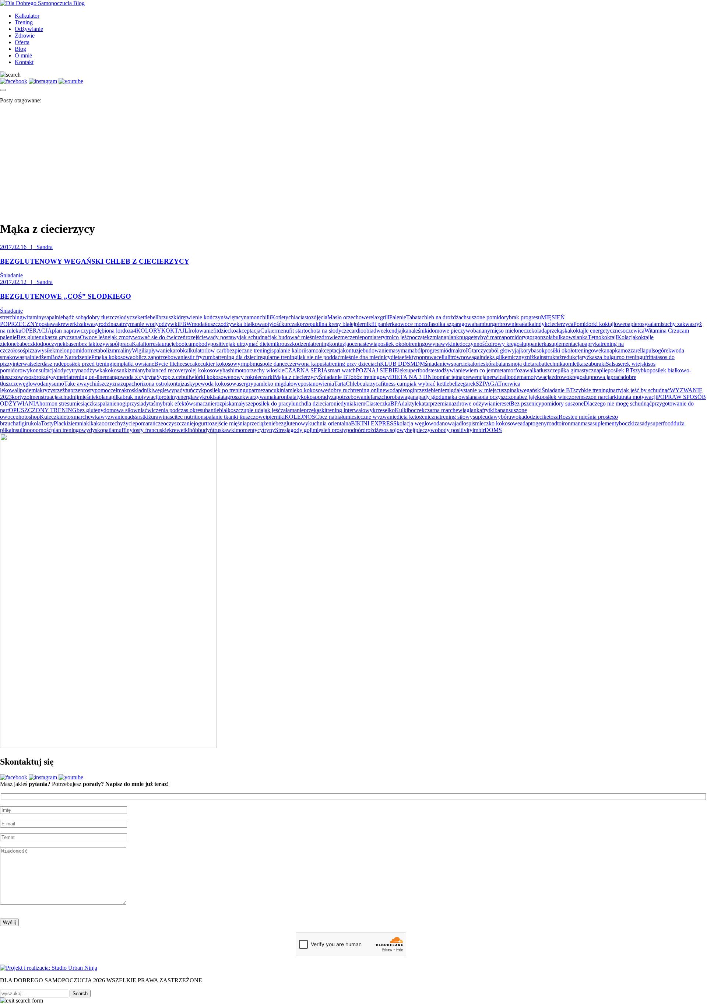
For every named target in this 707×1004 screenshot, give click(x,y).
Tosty (47, 423)
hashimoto (234, 370)
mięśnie (87, 397)
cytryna (75, 370)
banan (502, 410)
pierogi (406, 390)
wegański (531, 390)
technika (555, 364)
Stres (280, 430)
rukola (33, 423)
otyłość (273, 324)
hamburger (486, 324)
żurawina (159, 417)
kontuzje (353, 350)
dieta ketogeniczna (418, 417)
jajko (520, 350)
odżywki (169, 324)
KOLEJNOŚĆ (302, 417)
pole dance (274, 364)
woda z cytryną (138, 377)
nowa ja (601, 377)
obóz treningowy (370, 377)
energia (186, 397)
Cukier (268, 330)
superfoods (417, 370)
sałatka (526, 324)
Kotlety (279, 317)
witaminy (33, 317)
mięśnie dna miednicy (365, 357)
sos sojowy (394, 430)
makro (458, 350)
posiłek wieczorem (561, 397)
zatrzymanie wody (137, 324)
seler (36, 364)
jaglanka (472, 410)
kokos (308, 397)
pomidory (515, 337)
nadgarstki (136, 417)
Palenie (397, 317)
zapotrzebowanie (350, 397)
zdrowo (560, 377)
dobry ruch (340, 390)
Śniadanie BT (335, 377)
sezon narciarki (600, 397)
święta (231, 317)
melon (62, 350)
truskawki (224, 430)
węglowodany (35, 383)
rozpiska (224, 403)
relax (374, 317)
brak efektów (178, 403)
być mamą (492, 337)
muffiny (123, 430)
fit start (297, 330)
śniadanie (436, 364)
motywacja (539, 377)
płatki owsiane (137, 364)
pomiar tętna (448, 377)
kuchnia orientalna (329, 423)
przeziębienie (429, 390)
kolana (103, 397)
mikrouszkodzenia (292, 344)
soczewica (632, 330)
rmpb (246, 364)
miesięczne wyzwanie (371, 417)
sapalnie (53, 317)
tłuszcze (548, 370)
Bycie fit (164, 364)
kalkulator (194, 350)
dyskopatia (101, 430)
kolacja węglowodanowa (426, 423)
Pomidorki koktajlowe (599, 324)
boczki (626, 423)
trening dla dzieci (238, 357)
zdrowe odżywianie (477, 403)
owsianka (577, 337)
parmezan (260, 390)
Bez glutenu (31, 337)
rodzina (107, 324)
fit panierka (384, 324)
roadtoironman (564, 423)
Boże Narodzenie (71, 357)
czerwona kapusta (308, 364)
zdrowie (328, 337)
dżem (44, 357)
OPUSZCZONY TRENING (43, 410)
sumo (58, 383)
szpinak (511, 390)
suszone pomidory (488, 317)
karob (176, 350)
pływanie (159, 350)
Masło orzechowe (348, 317)
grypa (252, 383)
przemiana (442, 403)
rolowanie (201, 330)
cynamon (249, 317)
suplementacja (565, 344)
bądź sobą (74, 317)
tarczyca (481, 350)
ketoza (551, 417)
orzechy (114, 423)
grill (384, 317)
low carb (216, 350)
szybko (641, 370)
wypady (176, 390)
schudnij (68, 397)
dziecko (227, 330)
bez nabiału (332, 417)
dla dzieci (315, 403)
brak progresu (525, 317)
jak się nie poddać (319, 357)
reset (505, 403)
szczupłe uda (248, 410)
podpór (354, 430)
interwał (22, 364)
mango (113, 377)
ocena (356, 344)
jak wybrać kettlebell (433, 383)
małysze (243, 403)
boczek (416, 410)
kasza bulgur (604, 357)
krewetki (179, 430)
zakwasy (88, 324)
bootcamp (187, 344)
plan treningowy (70, 430)
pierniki (276, 417)
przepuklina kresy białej (327, 324)
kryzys (47, 390)
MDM (417, 364)
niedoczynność (470, 344)
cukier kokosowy (220, 364)
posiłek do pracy (272, 403)
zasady (642, 423)
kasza (584, 364)
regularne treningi (278, 357)
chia (293, 317)
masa (586, 423)
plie (603, 370)
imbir (478, 430)
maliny (124, 350)
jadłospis (465, 423)
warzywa (256, 397)
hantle (212, 410)
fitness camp (395, 383)
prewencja (474, 377)
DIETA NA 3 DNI (412, 377)
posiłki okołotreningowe (573, 350)
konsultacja (43, 370)
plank (452, 337)
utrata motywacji (637, 397)
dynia (347, 403)
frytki (488, 410)
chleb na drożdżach (444, 317)
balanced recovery (167, 370)
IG (469, 350)
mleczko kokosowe (497, 423)
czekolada (535, 330)
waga (406, 397)
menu (282, 330)
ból (418, 350)
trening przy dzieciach (354, 364)
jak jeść (272, 410)
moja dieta (522, 364)
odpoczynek (51, 344)
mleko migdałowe (279, 383)
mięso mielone (507, 330)
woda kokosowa (220, 383)
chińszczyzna (104, 383)
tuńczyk (195, 390)
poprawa (426, 357)
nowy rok (242, 377)
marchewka (87, 417)
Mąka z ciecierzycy (296, 377)
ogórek (663, 350)
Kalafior (141, 344)
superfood (661, 423)
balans (503, 364)
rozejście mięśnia (227, 423)
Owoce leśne (95, 337)
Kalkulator (27, 16)
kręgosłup (580, 377)
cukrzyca (370, 383)
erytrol (385, 337)
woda (391, 390)
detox (67, 417)
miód (445, 350)
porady (323, 397)
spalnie (30, 357)
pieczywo (426, 430)
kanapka (610, 350)
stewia (370, 344)
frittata (652, 357)
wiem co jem (480, 370)
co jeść (401, 337)
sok (541, 350)
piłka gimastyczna (578, 370)
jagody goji (299, 430)
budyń (205, 430)
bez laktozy (92, 344)
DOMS (493, 430)
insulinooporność (31, 430)
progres (430, 350)
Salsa (612, 364)
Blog (20, 49)
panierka (539, 344)
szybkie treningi (591, 390)
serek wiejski (633, 364)
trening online (369, 390)
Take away (76, 383)
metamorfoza (510, 370)
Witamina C (658, 330)
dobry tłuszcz (101, 317)
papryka (591, 344)
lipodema (515, 377)
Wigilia (140, 350)
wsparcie (457, 364)
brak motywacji (141, 397)
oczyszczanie (178, 423)
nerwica (495, 377)
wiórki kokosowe (210, 377)
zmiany (137, 370)
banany (481, 330)
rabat (540, 364)
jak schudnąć (255, 337)
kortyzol (21, 397)
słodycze (127, 317)
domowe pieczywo (451, 330)
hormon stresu (55, 403)
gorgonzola (540, 337)
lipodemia (28, 390)
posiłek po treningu (226, 390)
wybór (501, 417)
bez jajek (529, 397)
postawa (48, 324)
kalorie (475, 364)
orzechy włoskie (265, 370)
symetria (61, 377)
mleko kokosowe (308, 390)
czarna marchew (443, 410)
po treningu (632, 357)
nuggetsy (469, 337)
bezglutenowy (291, 423)
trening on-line (88, 377)
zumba (210, 357)
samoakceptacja (324, 350)
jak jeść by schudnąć (646, 390)
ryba (531, 350)
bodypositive (213, 344)
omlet (571, 364)
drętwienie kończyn (201, 317)
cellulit (444, 357)
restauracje (163, 344)
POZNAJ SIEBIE (377, 370)
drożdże (372, 430)
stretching (11, 317)
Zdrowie (25, 35)
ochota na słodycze (327, 330)
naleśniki (418, 330)
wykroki (204, 397)
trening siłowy (456, 417)
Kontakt (24, 62)
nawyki (444, 344)
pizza (31, 350)
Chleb (353, 383)
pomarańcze (149, 423)
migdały (454, 390)
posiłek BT (620, 370)
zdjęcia (319, 317)
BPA (396, 403)
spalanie (107, 403)
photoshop (27, 417)
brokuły (43, 377)
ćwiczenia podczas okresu (175, 410)
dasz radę (53, 364)
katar (424, 403)
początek (419, 337)
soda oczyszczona (498, 397)
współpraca (118, 344)
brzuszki (168, 317)
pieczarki (263, 377)
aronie (333, 403)
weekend (386, 330)
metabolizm (102, 350)
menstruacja (45, 397)
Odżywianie (29, 29)
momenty (246, 430)
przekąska (558, 330)
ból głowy (503, 350)
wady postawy (223, 337)
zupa (125, 383)
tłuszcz (213, 324)
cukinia (279, 390)
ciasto (304, 317)
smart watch (342, 370)
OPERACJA (36, 330)
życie (129, 423)
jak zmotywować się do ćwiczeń (148, 337)
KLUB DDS (395, 364)
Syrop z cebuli (173, 377)
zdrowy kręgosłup (508, 344)
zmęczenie (350, 337)
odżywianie (451, 370)
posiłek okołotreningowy (406, 344)
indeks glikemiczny (501, 357)
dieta (396, 357)
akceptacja (248, 330)
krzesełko (384, 410)
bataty (294, 397)
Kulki (401, 410)
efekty (409, 357)
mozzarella (633, 350)
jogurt (200, 423)
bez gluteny (90, 410)
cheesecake (187, 364)
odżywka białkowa (243, 324)
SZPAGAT (489, 383)
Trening (24, 22)
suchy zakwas (678, 324)
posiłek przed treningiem (92, 364)
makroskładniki (135, 390)
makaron (277, 397)
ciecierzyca (560, 324)
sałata (220, 397)
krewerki (68, 324)
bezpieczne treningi (248, 350)
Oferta (22, 42)
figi (22, 423)
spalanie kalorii (288, 350)
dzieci (537, 417)
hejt (411, 430)
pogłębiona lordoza (111, 330)
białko (226, 410)
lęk (401, 370)
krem (359, 403)
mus (257, 364)
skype (194, 383)
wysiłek (46, 350)
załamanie (292, 410)
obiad (369, 330)
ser (242, 383)
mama (408, 350)
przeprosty (82, 390)
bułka (559, 337)
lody (61, 370)
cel (113, 390)
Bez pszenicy (525, 403)
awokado (519, 417)
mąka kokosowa (114, 357)
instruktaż (550, 357)
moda (198, 324)
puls (650, 350)
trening (321, 344)
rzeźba (62, 390)
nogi (121, 403)
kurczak (290, 324)
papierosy (636, 324)
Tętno (594, 337)
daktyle (410, 403)
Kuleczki (50, 417)
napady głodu (428, 397)
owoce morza (413, 324)
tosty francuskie (151, 430)
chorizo (140, 383)
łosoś (19, 350)
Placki (61, 423)
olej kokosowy (205, 370)
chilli (265, 317)
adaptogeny (533, 423)
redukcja (572, 357)
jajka (402, 330)
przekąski (315, 410)
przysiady (138, 403)
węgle (160, 390)
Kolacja (626, 337)
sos (30, 377)
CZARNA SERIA (306, 370)
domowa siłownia (124, 410)
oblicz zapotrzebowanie (160, 357)
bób (193, 430)
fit (215, 330)
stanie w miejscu (483, 390)
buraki (598, 364)
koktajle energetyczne (595, 330)
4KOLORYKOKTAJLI (161, 330)
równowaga (465, 357)
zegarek (467, 383)
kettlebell (147, 317)
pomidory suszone (562, 403)
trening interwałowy (349, 410)
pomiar (370, 337)
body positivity (455, 430)
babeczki (27, 344)
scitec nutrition (187, 417)
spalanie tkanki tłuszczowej (235, 417)
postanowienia (317, 383)
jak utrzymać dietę (249, 344)
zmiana (438, 337)
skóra (489, 364)
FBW (185, 324)
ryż (585, 357)
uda (489, 417)
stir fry (195, 357)
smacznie (204, 403)
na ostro (158, 383)
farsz (375, 397)
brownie (508, 324)
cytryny (266, 430)
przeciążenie (261, 423)
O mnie (23, 55)
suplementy (605, 423)
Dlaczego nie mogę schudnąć (618, 403)
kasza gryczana (62, 337)
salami (654, 324)
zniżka (531, 357)
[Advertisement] (353, 162)
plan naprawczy (70, 330)
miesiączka (85, 403)
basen (72, 344)
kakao (98, 423)
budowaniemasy (382, 350)
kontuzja (339, 344)
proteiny (168, 397)
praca (617, 377)
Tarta (340, 383)
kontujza (177, 383)
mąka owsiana (461, 397)
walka (532, 370)
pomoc (102, 390)
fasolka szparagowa (451, 324)
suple (479, 417)
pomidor (79, 350)
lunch (297, 403)
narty (616, 390)
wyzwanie (112, 417)
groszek (236, 397)
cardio (356, 330)
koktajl (609, 337)
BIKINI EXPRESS (374, 423)
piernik (363, 324)
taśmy (156, 403)
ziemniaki (79, 423)
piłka (117, 397)
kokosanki (117, 370)
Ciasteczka (377, 403)
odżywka (94, 370)
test (434, 370)
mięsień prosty (329, 430)
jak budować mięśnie (294, 337)
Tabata (414, 317)
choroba (390, 397)
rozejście (196, 337)
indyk (541, 324)
